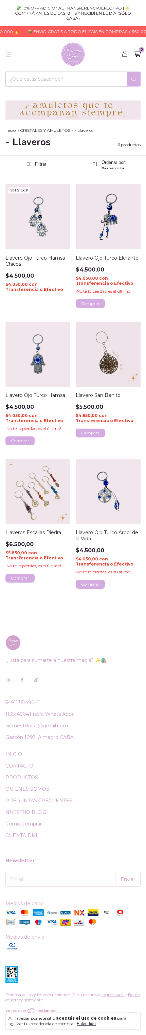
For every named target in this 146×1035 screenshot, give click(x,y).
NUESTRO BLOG (25, 812)
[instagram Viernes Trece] (7, 680)
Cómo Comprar (23, 824)
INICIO (13, 754)
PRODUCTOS (21, 777)
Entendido (86, 1023)
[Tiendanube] (31, 1012)
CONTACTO (19, 766)
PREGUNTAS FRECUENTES (38, 801)
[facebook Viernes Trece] (22, 680)
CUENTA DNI (21, 835)
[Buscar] (134, 79)
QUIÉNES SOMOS (27, 789)
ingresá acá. (113, 994)
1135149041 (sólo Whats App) (39, 714)
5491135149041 (22, 702)
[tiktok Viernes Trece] (36, 680)
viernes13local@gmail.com (36, 726)
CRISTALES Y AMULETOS (45, 130)
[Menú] (8, 54)
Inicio (10, 130)
